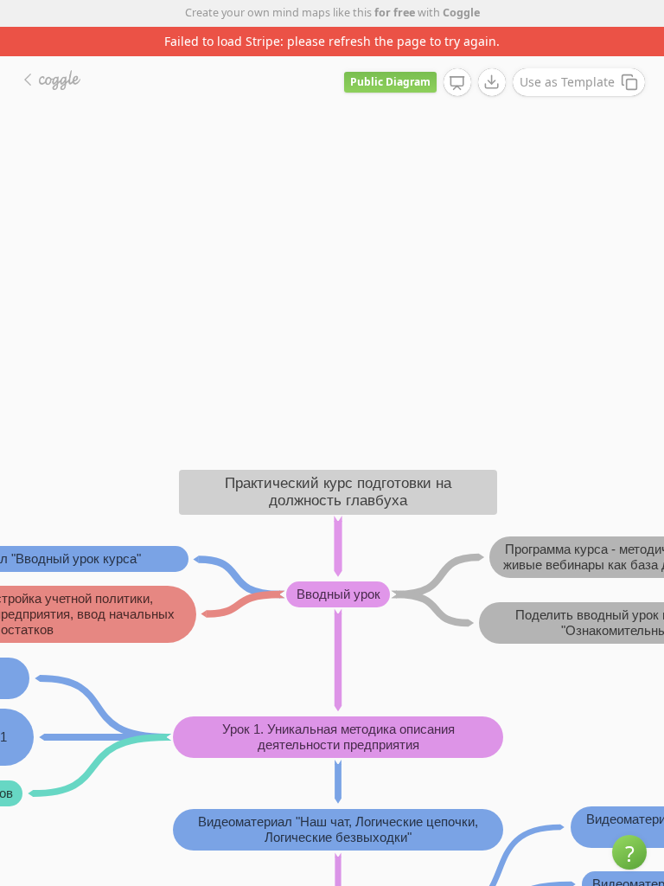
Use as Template (567, 82)
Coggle (461, 12)
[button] (629, 852)
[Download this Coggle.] (492, 82)
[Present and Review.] (457, 83)
